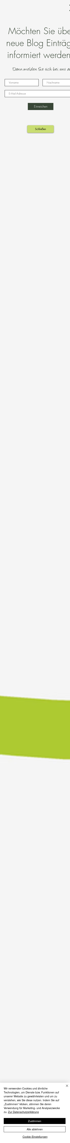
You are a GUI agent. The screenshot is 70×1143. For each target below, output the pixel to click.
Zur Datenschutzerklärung (23, 1112)
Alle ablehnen (35, 1129)
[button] (40, 129)
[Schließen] (64, 1088)
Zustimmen (34, 1121)
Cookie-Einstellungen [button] (35, 1137)
